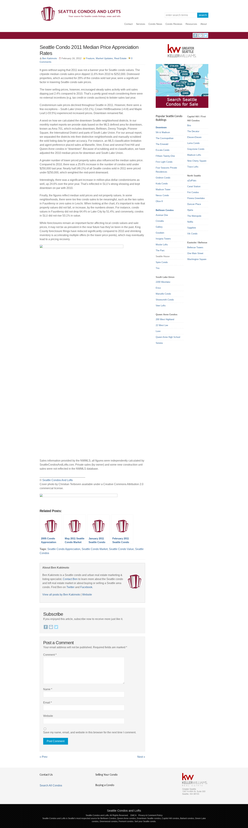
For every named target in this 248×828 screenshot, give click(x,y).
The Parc (160, 250)
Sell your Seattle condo (145, 821)
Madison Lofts (194, 155)
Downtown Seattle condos (149, 818)
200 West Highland (165, 319)
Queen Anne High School (168, 337)
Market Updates (104, 58)
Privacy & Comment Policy (150, 815)
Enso (158, 288)
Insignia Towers (163, 238)
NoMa (190, 222)
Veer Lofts (161, 305)
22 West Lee (162, 325)
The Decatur (193, 131)
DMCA (133, 815)
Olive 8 (159, 201)
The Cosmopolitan (164, 138)
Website (87, 594)
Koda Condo (162, 183)
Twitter (206, 35)
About (203, 24)
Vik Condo (192, 233)
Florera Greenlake (196, 198)
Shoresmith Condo (165, 299)
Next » (141, 756)
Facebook (195, 35)
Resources (191, 24)
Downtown (161, 127)
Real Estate (120, 58)
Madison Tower (163, 189)
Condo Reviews (174, 24)
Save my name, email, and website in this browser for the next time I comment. (89, 732)
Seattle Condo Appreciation (63, 549)
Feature (90, 58)
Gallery (159, 227)
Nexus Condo (162, 195)
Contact (128, 24)
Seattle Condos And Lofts (57, 480)
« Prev (43, 756)
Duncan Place (194, 204)
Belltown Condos (165, 210)
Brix (189, 125)
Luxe (158, 331)
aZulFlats (191, 180)
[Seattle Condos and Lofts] (82, 20)
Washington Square (196, 259)
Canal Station (193, 186)
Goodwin (160, 233)
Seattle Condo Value (121, 549)
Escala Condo (162, 150)
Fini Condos (193, 192)
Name (47, 689)
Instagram (200, 35)
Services (140, 24)
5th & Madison (163, 132)
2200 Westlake (163, 282)
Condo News (155, 24)
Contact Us (46, 774)
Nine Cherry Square (196, 161)
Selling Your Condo (106, 774)
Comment (50, 654)
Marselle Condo (163, 294)
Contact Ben (70, 579)
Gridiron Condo (163, 177)
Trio (157, 268)
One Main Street (195, 253)
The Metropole (194, 216)
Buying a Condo (104, 785)
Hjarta (190, 210)
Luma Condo (193, 143)
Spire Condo (162, 262)
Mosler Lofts (162, 244)
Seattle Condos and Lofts (124, 810)
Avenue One (162, 215)
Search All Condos (51, 785)
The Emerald (162, 144)
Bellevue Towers (195, 247)
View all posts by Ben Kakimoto (61, 594)
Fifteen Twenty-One (165, 156)
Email (47, 702)
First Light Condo (164, 162)
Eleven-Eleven (194, 137)
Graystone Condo (195, 149)
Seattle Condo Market (95, 549)
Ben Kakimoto (49, 58)
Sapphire (191, 227)
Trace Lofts (192, 166)
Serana (159, 343)
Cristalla (160, 221)
